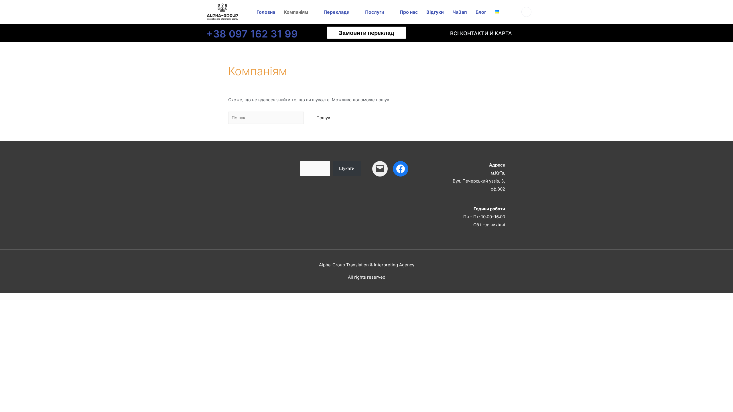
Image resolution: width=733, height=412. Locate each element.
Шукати (346, 168)
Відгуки (435, 12)
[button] (366, 33)
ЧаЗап (459, 12)
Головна (266, 12)
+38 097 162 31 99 (252, 34)
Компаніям (296, 12)
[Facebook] (400, 169)
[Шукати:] (266, 117)
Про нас (409, 12)
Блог (481, 12)
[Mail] (380, 169)
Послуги (374, 12)
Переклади (337, 12)
